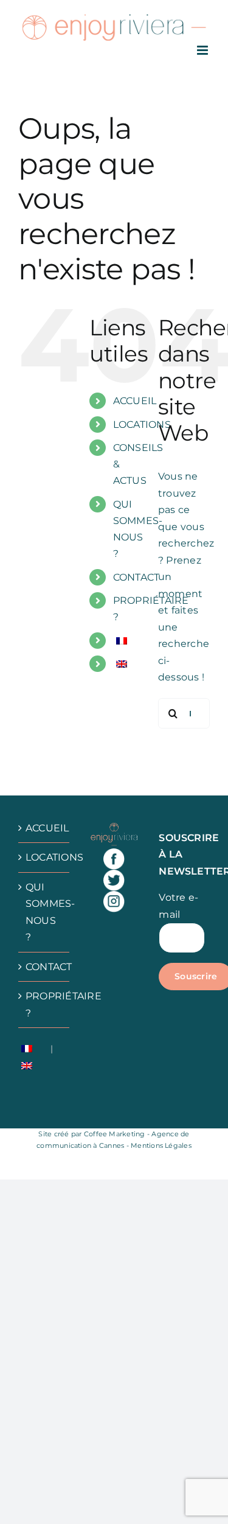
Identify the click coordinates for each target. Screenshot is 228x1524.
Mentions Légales (161, 1145)
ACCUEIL (135, 401)
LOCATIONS (142, 424)
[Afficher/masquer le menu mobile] (203, 50)
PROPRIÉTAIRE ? (44, 1004)
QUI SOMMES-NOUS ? (44, 912)
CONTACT (136, 577)
